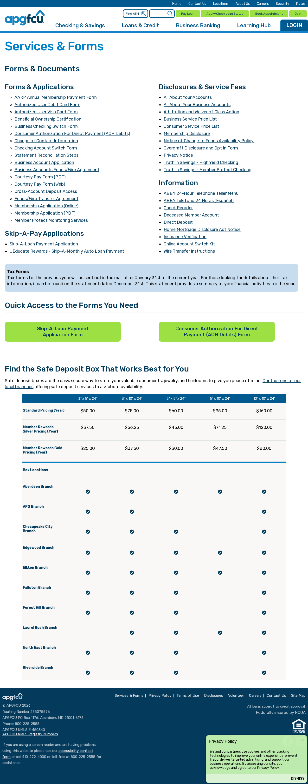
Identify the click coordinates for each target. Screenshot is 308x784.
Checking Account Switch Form (45, 148)
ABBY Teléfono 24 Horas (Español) (199, 200)
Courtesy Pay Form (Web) (39, 184)
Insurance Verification (185, 236)
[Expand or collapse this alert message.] (302, 740)
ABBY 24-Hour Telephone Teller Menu (201, 193)
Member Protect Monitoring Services (51, 220)
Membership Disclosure (187, 133)
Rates (301, 4)
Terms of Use (187, 695)
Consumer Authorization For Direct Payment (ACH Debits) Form (216, 332)
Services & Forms (129, 695)
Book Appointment (269, 13)
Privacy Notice (178, 155)
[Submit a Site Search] (170, 14)
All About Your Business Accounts (197, 104)
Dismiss (297, 779)
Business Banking (198, 25)
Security (282, 4)
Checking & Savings (80, 25)
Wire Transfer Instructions (189, 251)
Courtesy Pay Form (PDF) (40, 177)
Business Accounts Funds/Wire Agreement (56, 169)
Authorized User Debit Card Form (47, 104)
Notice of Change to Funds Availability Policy (209, 140)
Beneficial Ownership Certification (47, 119)
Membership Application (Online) (46, 206)
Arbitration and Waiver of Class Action (201, 112)
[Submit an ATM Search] (144, 14)
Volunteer (236, 695)
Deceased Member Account (191, 215)
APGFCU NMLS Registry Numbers (30, 734)
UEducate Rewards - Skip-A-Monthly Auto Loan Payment (67, 251)
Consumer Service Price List (191, 126)
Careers (263, 4)
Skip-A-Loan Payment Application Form (63, 332)
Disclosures (213, 695)
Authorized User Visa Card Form (46, 112)
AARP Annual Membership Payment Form (55, 97)
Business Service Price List (190, 119)
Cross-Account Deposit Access (45, 191)
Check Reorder (178, 207)
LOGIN (294, 25)
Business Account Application (44, 162)
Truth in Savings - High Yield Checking (201, 162)
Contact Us (197, 4)
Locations (221, 4)
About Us (243, 4)
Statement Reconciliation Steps (46, 155)
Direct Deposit (178, 222)
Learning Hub (254, 25)
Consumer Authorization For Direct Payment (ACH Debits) (72, 133)
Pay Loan (187, 13)
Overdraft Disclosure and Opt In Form (201, 148)
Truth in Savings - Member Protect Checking (207, 169)
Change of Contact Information (46, 140)
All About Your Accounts (188, 97)
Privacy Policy (268, 768)
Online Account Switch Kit (189, 244)
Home (176, 4)
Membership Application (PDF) (45, 213)
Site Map (298, 695)
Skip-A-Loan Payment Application (44, 244)
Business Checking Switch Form (46, 126)
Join (298, 13)
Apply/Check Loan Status (224, 13)
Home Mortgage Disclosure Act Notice (202, 229)
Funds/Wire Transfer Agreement (46, 198)
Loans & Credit (140, 25)
